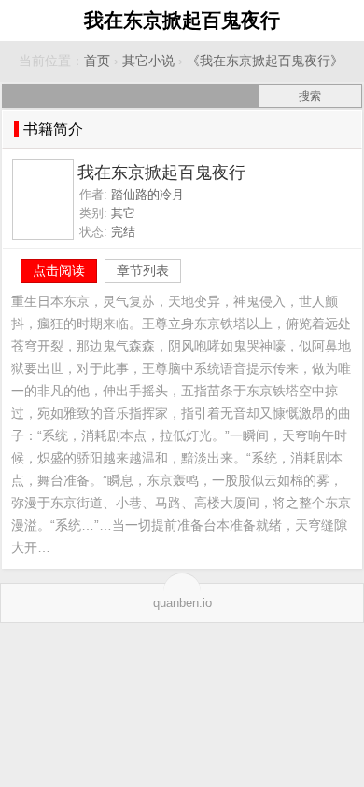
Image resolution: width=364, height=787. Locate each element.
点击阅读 (59, 270)
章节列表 (143, 270)
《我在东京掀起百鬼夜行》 (265, 61)
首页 (97, 61)
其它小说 (148, 61)
